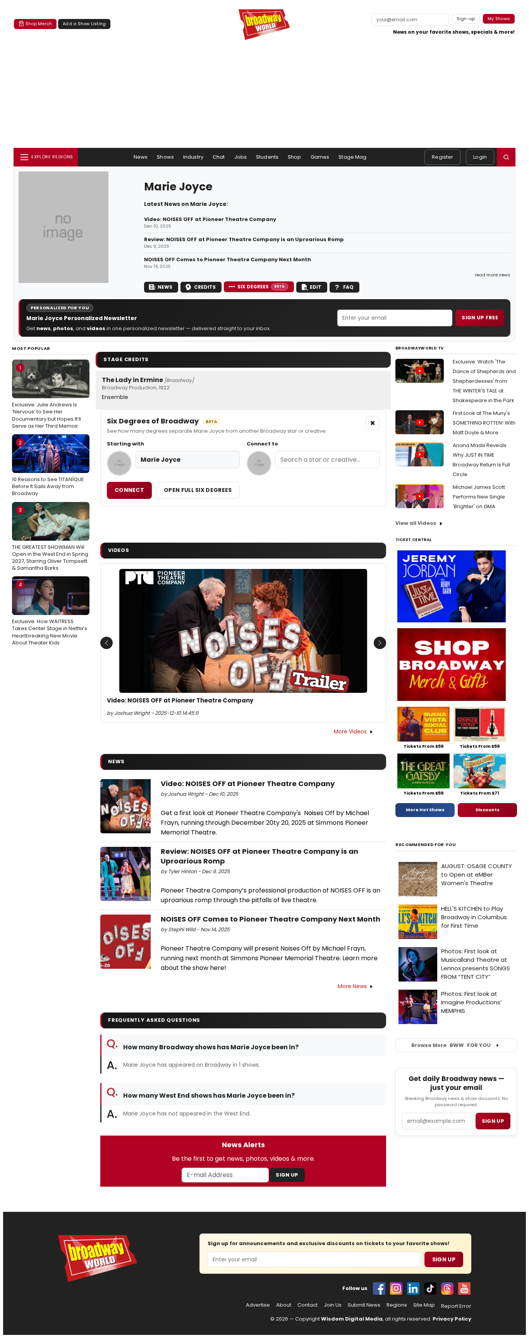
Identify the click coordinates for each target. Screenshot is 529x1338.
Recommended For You (425, 845)
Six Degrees (261, 286)
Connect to (262, 443)
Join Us (333, 1305)
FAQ (348, 287)
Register (442, 157)
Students (267, 157)
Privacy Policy (452, 1319)
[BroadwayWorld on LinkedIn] (413, 1288)
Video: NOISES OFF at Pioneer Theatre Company (210, 219)
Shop (294, 157)
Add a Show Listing (84, 24)
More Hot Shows (425, 810)
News (141, 157)
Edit (315, 287)
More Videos (350, 731)
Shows (165, 157)
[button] (506, 157)
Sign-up (466, 18)
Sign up (493, 1121)
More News (352, 986)
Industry (193, 157)
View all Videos (415, 523)
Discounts (488, 810)
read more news (492, 275)
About (283, 1305)
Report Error (456, 1306)
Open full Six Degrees (198, 490)
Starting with (125, 443)
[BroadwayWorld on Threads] (447, 1288)
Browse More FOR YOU (451, 1045)
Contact (307, 1305)
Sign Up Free (480, 317)
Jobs (240, 157)
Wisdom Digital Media (352, 1319)
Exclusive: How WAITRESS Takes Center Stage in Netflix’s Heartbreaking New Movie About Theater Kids (49, 613)
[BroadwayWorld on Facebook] (379, 1288)
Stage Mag (352, 157)
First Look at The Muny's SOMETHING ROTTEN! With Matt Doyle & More (484, 422)
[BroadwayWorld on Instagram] (396, 1288)
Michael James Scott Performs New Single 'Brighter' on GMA (479, 496)
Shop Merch (39, 24)
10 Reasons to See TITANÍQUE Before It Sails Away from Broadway (48, 468)
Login (480, 157)
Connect (129, 490)
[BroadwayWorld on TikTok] (430, 1288)
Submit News (364, 1305)
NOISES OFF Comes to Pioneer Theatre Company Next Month (227, 259)
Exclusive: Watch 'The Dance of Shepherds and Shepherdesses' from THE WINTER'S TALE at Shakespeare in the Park (484, 381)
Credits (205, 287)
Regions (396, 1305)
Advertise (258, 1305)
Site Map (424, 1305)
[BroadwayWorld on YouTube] (464, 1288)
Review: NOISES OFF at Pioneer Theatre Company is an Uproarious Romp (244, 239)
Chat (219, 157)
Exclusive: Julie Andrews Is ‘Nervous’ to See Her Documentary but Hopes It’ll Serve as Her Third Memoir (46, 397)
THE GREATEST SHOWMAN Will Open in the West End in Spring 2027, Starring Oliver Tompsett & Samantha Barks (50, 539)
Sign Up (287, 1175)
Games (320, 157)
